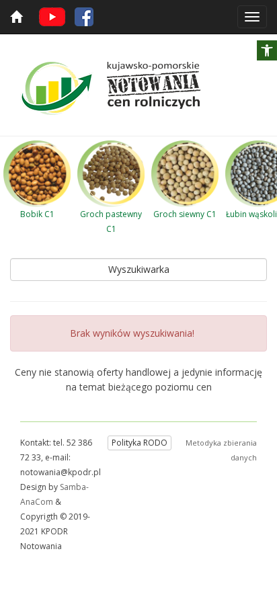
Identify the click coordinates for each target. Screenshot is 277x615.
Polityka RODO (139, 442)
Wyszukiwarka (138, 269)
